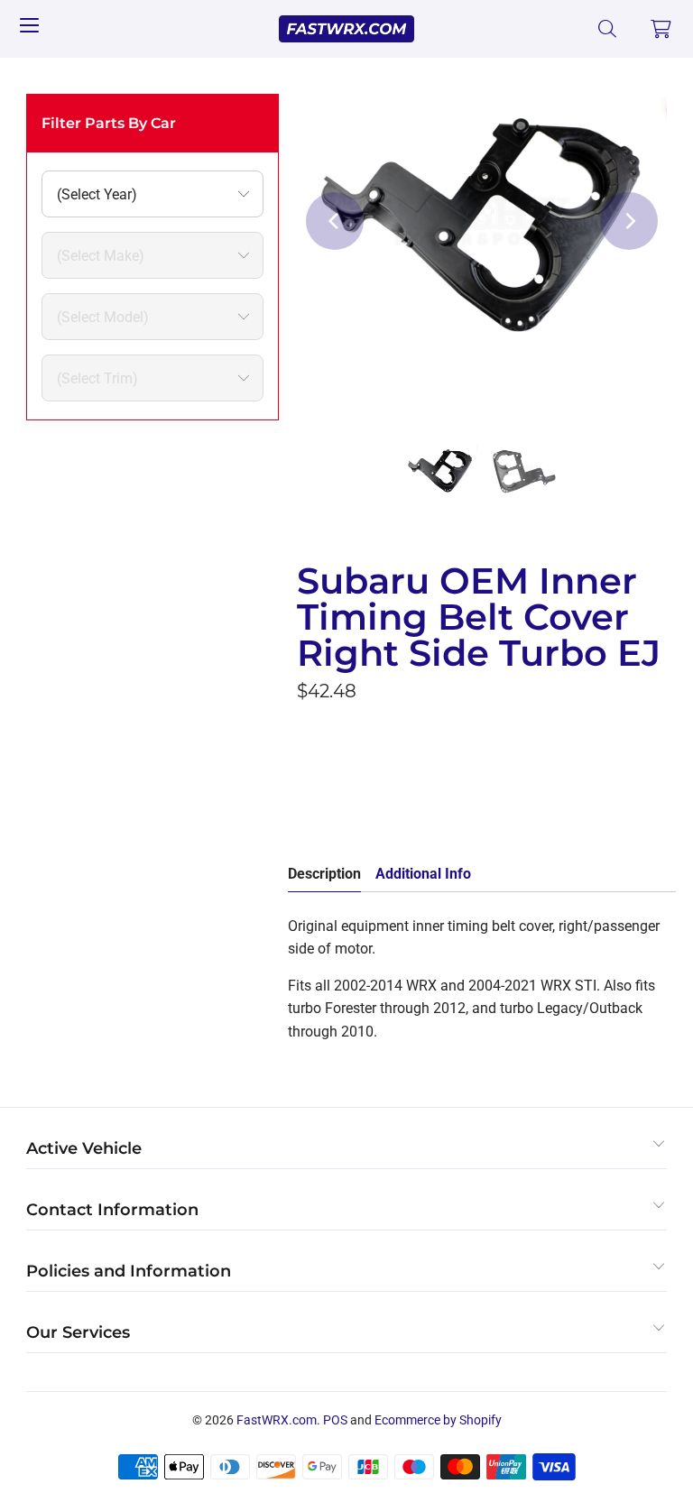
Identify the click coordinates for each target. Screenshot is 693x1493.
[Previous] (335, 221)
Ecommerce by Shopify (438, 1420)
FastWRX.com (276, 1420)
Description (324, 873)
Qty (308, 732)
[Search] (608, 29)
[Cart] (661, 29)
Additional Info (423, 873)
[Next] (629, 221)
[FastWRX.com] (346, 29)
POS (335, 1420)
